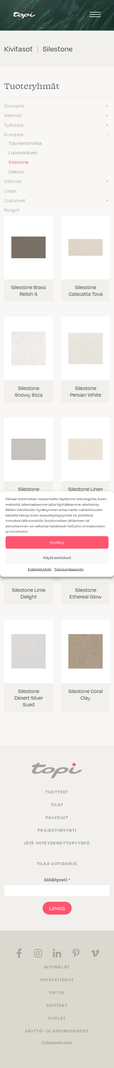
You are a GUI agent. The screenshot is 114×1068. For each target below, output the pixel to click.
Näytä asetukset (57, 557)
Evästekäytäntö (39, 569)
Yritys (57, 992)
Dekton (16, 171)
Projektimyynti (57, 830)
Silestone (19, 162)
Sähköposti (57, 879)
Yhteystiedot (57, 979)
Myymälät (57, 966)
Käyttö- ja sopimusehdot (57, 1030)
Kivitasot (14, 134)
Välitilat (13, 181)
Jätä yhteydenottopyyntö (57, 842)
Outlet (57, 1017)
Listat (10, 191)
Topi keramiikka (25, 143)
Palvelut (57, 817)
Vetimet (13, 115)
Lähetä (57, 908)
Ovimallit (14, 106)
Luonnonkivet (23, 152)
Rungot (12, 210)
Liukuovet (14, 200)
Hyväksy (57, 542)
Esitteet (57, 1005)
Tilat (57, 804)
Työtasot (14, 125)
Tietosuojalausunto (69, 569)
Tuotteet (57, 791)
